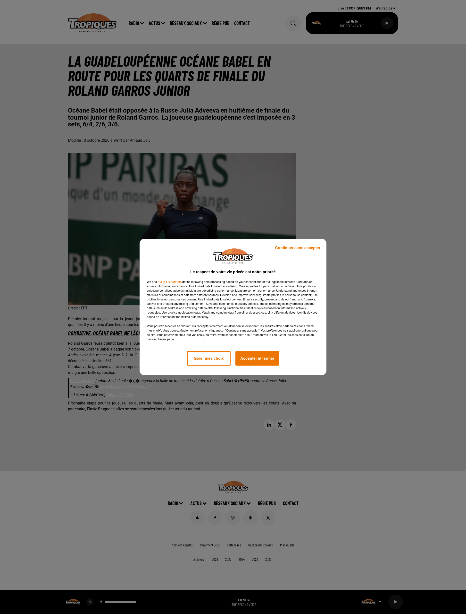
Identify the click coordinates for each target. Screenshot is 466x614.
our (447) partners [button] (170, 282)
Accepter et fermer (257, 358)
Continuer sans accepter (297, 247)
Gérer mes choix (209, 358)
